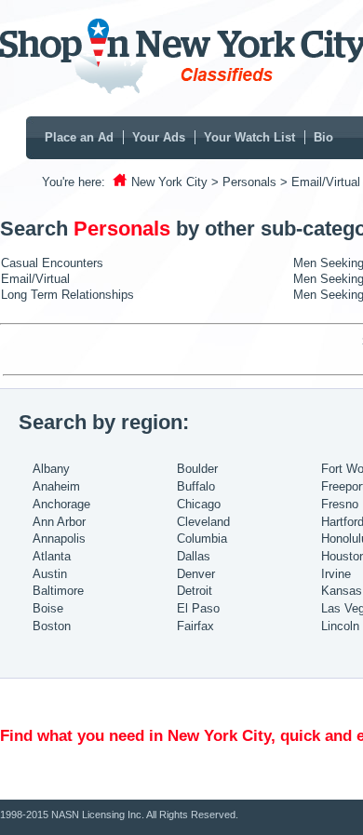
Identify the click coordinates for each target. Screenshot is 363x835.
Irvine (336, 574)
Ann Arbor (59, 522)
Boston (52, 626)
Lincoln (340, 626)
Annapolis (59, 538)
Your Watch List (249, 137)
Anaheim (56, 486)
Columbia (202, 538)
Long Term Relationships (67, 295)
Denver (196, 574)
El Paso (198, 608)
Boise (48, 608)
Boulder (197, 469)
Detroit (194, 591)
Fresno (339, 504)
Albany (51, 469)
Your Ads (158, 137)
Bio (323, 137)
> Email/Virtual (320, 182)
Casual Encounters (52, 263)
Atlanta (52, 556)
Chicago (199, 504)
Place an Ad (79, 137)
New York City (169, 182)
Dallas (193, 556)
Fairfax (195, 626)
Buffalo (196, 486)
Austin (50, 574)
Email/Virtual (35, 279)
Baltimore (58, 591)
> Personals (243, 182)
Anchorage (61, 504)
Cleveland (203, 522)
